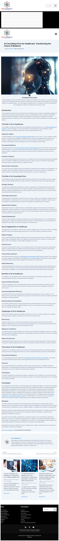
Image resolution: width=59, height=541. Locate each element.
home (3, 430)
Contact (22, 519)
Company (23, 510)
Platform (2, 521)
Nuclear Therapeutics (5, 514)
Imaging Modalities (4, 511)
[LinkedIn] (25, 527)
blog (6, 430)
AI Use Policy (23, 513)
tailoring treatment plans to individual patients (27, 147)
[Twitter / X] (29, 527)
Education (22, 48)
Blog (1, 522)
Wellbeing (3, 519)
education (11, 430)
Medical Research (4, 517)
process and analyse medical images (25, 136)
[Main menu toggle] (56, 34)
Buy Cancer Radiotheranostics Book (28, 522)
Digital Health (3, 516)
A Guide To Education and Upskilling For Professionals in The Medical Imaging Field (11, 475)
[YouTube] (33, 527)
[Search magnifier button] (55, 5)
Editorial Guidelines (25, 511)
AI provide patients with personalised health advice (31, 256)
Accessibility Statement (25, 517)
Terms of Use (23, 516)
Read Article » (7, 493)
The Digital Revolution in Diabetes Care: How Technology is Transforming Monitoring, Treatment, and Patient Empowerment (29, 477)
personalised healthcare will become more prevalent (36, 357)
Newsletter (23, 521)
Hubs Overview (4, 510)
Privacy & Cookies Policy (26, 514)
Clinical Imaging (4, 513)
